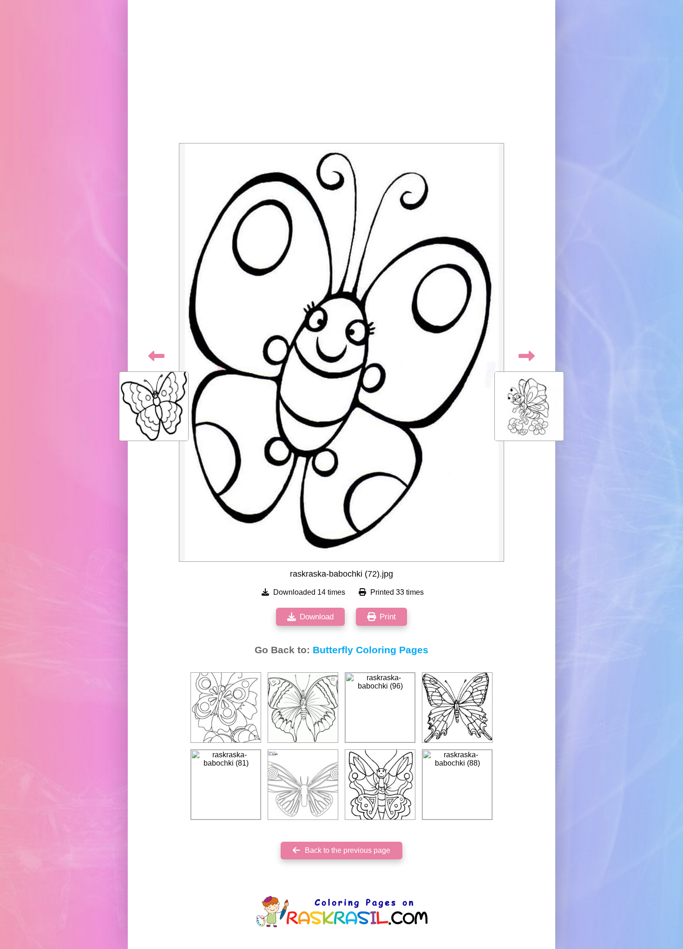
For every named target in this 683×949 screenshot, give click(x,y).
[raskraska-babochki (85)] (303, 707)
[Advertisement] (341, 74)
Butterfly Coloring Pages (370, 650)
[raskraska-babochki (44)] (380, 784)
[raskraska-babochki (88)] (457, 784)
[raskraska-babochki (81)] (225, 784)
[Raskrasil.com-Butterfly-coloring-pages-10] (303, 784)
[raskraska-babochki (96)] (380, 707)
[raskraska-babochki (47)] (457, 707)
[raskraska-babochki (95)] (225, 707)
